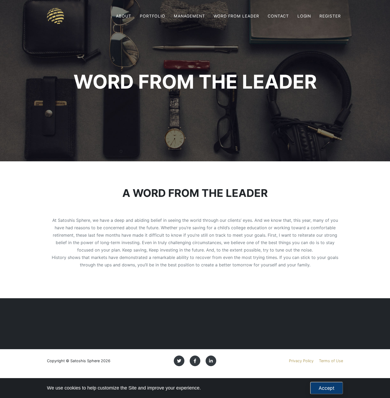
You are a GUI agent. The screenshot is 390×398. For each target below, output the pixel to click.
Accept (327, 388)
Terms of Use (331, 360)
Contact (278, 16)
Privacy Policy (301, 360)
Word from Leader (236, 16)
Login (304, 16)
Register (330, 16)
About (123, 16)
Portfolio (153, 16)
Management (189, 16)
